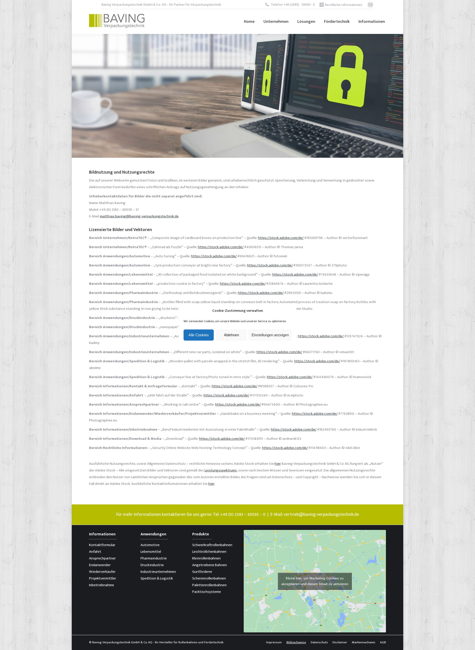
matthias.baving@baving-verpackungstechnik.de (139, 216)
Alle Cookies (199, 335)
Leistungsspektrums (221, 470)
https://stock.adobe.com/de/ (281, 238)
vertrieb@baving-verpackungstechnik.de (321, 514)
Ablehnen (231, 335)
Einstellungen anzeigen (270, 335)
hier (278, 464)
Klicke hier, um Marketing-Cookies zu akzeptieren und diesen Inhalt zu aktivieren (314, 581)
